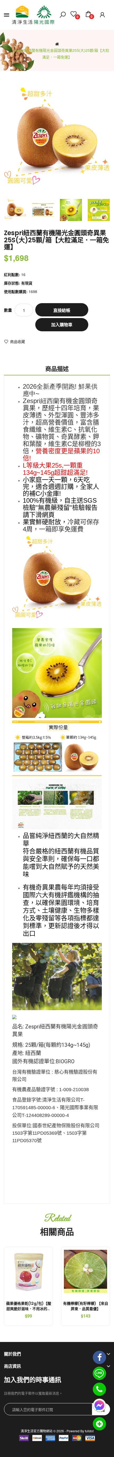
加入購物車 (61, 324)
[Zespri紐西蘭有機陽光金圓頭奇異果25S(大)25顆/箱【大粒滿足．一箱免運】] (15, 210)
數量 (8, 310)
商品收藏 (17, 341)
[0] (74, 15)
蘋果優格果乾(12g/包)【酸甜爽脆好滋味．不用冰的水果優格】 (28, 1309)
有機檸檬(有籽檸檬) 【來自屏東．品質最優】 (85, 1306)
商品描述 (57, 368)
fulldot (89, 1431)
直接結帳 (61, 310)
